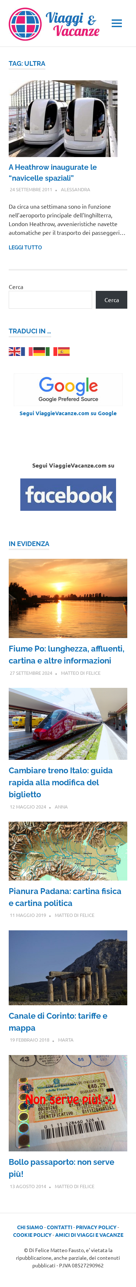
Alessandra (75, 189)
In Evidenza (29, 544)
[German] (39, 350)
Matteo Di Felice (80, 673)
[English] (15, 350)
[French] (27, 350)
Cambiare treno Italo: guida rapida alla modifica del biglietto (61, 782)
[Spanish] (64, 350)
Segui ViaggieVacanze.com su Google (68, 413)
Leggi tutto (25, 247)
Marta (66, 1040)
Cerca (16, 286)
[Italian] (52, 350)
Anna (61, 806)
